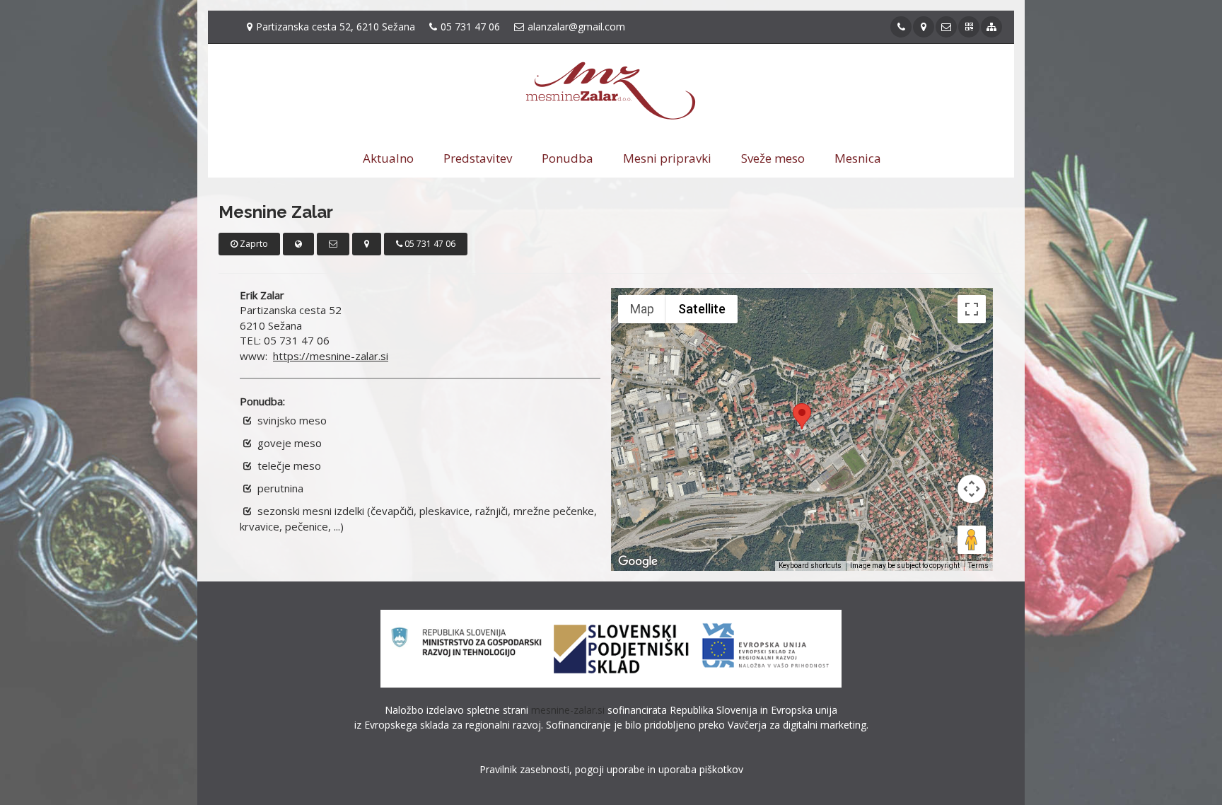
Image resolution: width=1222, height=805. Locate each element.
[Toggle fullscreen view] (972, 309)
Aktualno (388, 158)
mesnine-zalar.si (568, 710)
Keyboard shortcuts (810, 565)
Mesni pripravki (667, 158)
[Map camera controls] (972, 489)
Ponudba (567, 158)
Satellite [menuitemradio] (702, 308)
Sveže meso (773, 158)
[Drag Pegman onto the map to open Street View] (972, 540)
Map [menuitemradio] (642, 308)
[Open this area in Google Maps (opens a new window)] (638, 561)
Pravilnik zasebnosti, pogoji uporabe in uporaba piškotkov (611, 769)
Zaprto (253, 244)
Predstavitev (477, 158)
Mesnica (857, 158)
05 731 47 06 (428, 244)
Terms (978, 565)
